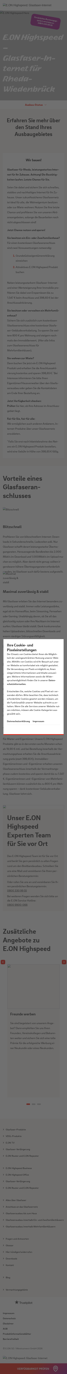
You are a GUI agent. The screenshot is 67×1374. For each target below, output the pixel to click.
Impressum (38, 721)
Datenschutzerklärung (18, 721)
